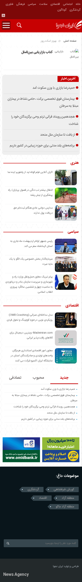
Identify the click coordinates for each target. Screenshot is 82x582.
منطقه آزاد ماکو (65, 506)
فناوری (9, 4)
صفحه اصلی (70, 41)
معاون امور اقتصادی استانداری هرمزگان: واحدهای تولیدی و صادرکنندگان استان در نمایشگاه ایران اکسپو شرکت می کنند (32, 355)
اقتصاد (43, 498)
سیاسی (32, 4)
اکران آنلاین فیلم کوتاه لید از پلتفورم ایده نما (30, 172)
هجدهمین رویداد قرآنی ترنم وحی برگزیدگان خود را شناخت (44, 407)
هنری (74, 163)
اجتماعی (68, 4)
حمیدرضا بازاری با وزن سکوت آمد (54, 88)
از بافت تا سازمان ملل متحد (57, 135)
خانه (78, 4)
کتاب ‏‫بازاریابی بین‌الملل (36, 52)
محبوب (38, 378)
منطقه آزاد (68, 498)
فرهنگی (20, 4)
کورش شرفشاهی (64, 489)
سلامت (43, 4)
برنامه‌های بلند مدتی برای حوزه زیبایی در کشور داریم (42, 145)
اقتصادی (55, 4)
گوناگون (61, 9)
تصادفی (15, 378)
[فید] (3, 15)
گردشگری (75, 9)
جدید (64, 378)
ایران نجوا (58, 566)
